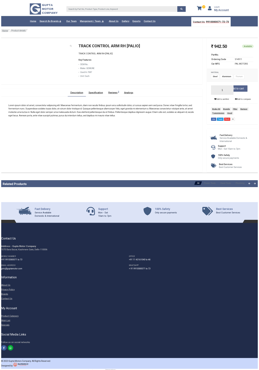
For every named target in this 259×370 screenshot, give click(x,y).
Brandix (226, 109)
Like (213, 119)
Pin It (227, 119)
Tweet (220, 119)
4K (233, 119)
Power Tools (210, 183)
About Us (113, 21)
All (198, 183)
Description (76, 92)
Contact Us (149, 21)
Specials (5, 325)
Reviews (113, 92)
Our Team (71, 21)
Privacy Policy (8, 289)
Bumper (243, 109)
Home (33, 21)
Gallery (125, 21)
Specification (96, 92)
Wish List (5, 320)
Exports (136, 21)
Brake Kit (216, 109)
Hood (229, 113)
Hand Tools (225, 183)
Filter (235, 109)
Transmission (218, 113)
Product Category (10, 316)
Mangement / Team (91, 21)
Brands (4, 294)
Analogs (128, 92)
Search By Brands (49, 21)
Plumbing (240, 183)
